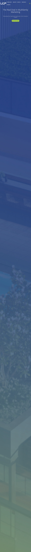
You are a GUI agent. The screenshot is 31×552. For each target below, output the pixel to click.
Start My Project (15, 20)
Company (8, 4)
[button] (29, 3)
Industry (15, 2)
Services (18, 2)
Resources (24, 2)
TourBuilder (9, 2)
